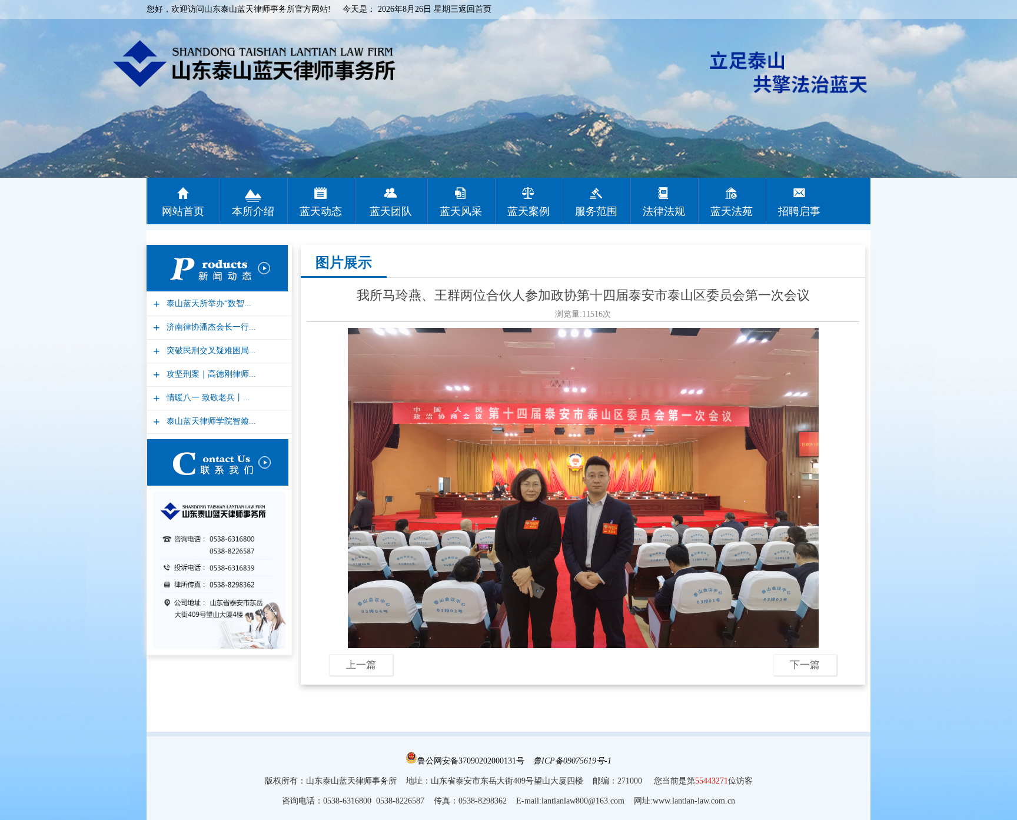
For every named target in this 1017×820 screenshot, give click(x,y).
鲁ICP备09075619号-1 (572, 760)
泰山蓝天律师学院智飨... (210, 421)
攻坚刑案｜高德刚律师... (210, 374)
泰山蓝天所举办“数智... (207, 303)
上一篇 (361, 664)
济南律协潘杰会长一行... (210, 327)
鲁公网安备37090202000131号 (470, 760)
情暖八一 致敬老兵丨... (207, 397)
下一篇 (805, 664)
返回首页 (474, 9)
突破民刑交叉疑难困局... (210, 350)
